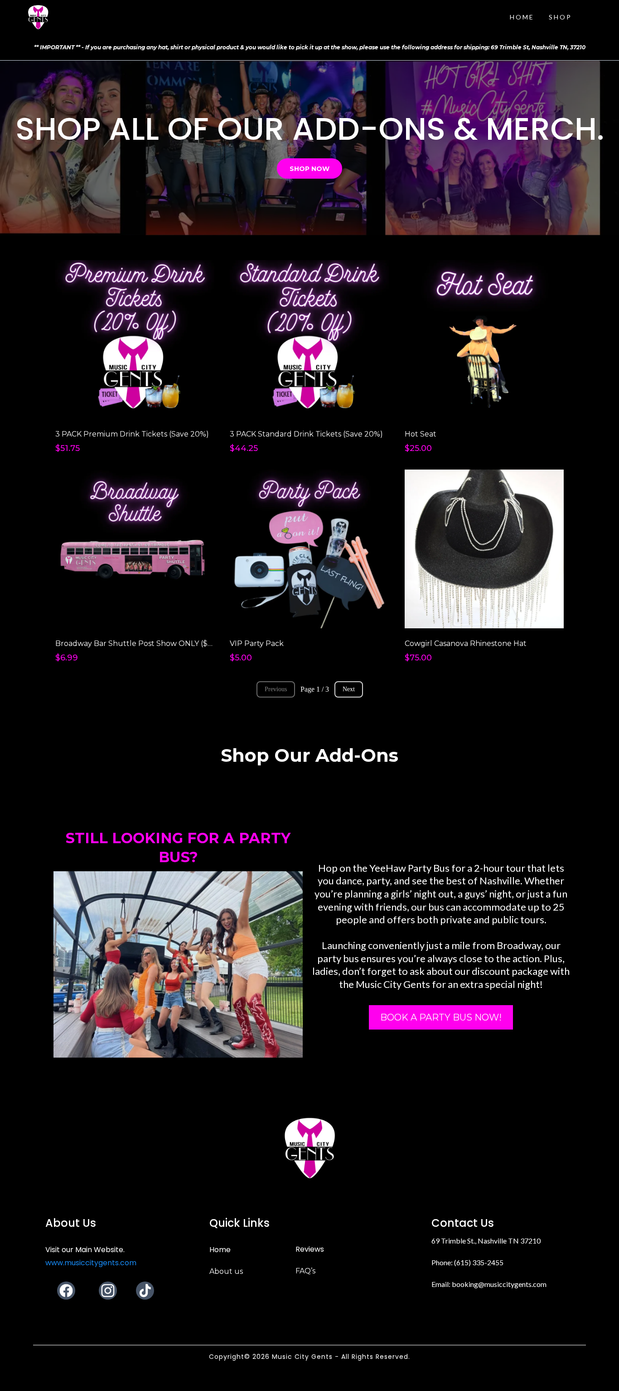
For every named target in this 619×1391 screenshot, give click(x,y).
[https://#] (309, 1148)
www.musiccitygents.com (90, 1263)
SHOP (560, 17)
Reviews (309, 1249)
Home (220, 1249)
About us (226, 1271)
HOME (522, 17)
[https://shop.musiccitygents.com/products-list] (38, 17)
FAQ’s (305, 1271)
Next (349, 689)
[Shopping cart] (594, 17)
